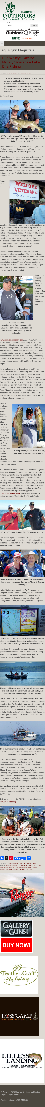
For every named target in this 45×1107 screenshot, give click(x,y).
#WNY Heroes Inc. (34, 867)
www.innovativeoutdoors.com (12, 340)
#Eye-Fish (37, 865)
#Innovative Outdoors (7, 867)
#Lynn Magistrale (21, 867)
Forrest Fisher (25, 73)
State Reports (31, 863)
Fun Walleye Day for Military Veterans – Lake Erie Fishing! (21, 62)
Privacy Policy (27, 39)
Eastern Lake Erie (19, 869)
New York (23, 863)
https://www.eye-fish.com (10, 493)
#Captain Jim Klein (11, 865)
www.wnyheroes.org (8, 802)
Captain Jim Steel (6, 869)
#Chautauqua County (25, 865)
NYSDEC (29, 869)
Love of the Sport (12, 863)
